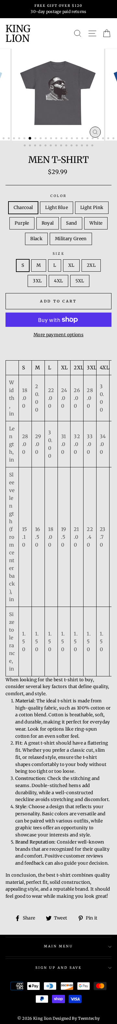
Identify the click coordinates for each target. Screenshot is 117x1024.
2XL (91, 265)
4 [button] (19, 139)
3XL (37, 281)
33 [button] (77, 146)
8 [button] (41, 139)
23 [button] (25, 146)
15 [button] (77, 139)
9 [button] (46, 139)
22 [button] (114, 139)
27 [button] (46, 146)
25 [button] (35, 146)
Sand (71, 223)
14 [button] (72, 139)
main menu (58, 946)
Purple (22, 223)
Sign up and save (58, 968)
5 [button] (25, 139)
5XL (79, 281)
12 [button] (62, 139)
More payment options (58, 335)
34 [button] (82, 146)
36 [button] (93, 146)
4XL (58, 281)
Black (36, 238)
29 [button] (56, 146)
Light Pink (91, 207)
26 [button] (41, 146)
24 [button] (30, 146)
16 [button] (82, 139)
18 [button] (93, 139)
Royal (48, 223)
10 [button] (51, 139)
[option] (58, 9)
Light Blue (56, 207)
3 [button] (14, 139)
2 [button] (9, 139)
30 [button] (61, 146)
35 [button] (87, 146)
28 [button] (51, 146)
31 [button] (67, 146)
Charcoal (23, 207)
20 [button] (103, 139)
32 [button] (72, 146)
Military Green (71, 238)
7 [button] (36, 139)
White (96, 223)
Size (58, 254)
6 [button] (30, 138)
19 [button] (98, 139)
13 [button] (67, 139)
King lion (18, 33)
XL (71, 265)
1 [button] (4, 139)
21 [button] (108, 139)
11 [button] (56, 139)
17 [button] (88, 139)
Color (58, 196)
